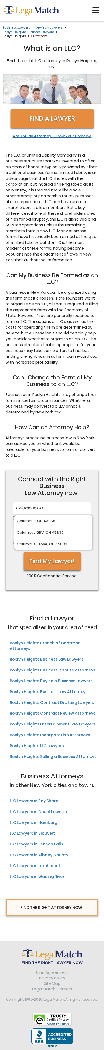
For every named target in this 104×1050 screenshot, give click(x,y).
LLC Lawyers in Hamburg (33, 822)
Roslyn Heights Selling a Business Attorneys (53, 756)
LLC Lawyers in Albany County (39, 855)
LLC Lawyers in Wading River (37, 876)
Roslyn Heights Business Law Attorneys (49, 691)
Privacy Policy (52, 978)
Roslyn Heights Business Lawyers (28, 32)
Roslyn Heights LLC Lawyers (37, 745)
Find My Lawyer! (52, 561)
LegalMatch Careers (52, 989)
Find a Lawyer (52, 118)
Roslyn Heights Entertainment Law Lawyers (52, 724)
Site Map (52, 983)
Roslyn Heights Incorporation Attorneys (50, 735)
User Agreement (52, 972)
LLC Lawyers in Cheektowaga (38, 811)
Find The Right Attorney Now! (52, 907)
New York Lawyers (48, 27)
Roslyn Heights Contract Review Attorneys (52, 713)
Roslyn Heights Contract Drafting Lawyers (52, 702)
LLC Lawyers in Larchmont (35, 865)
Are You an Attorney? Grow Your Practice (52, 136)
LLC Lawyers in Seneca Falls (36, 844)
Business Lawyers (16, 27)
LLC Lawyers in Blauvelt (32, 833)
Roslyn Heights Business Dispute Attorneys (52, 670)
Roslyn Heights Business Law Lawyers (46, 659)
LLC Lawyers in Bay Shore (34, 801)
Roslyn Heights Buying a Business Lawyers (51, 681)
